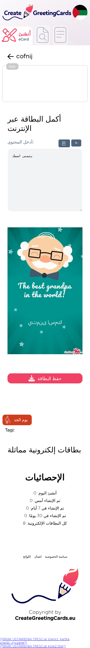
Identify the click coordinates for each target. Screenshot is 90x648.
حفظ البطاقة (50, 379)
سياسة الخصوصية (56, 556)
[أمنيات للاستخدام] (42, 35)
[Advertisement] (45, 84)
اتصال (38, 556)
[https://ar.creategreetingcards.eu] (36, 13)
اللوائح (27, 556)
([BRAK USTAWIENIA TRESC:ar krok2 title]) (33, 646)
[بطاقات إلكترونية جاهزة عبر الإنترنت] (60, 35)
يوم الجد (21, 420)
